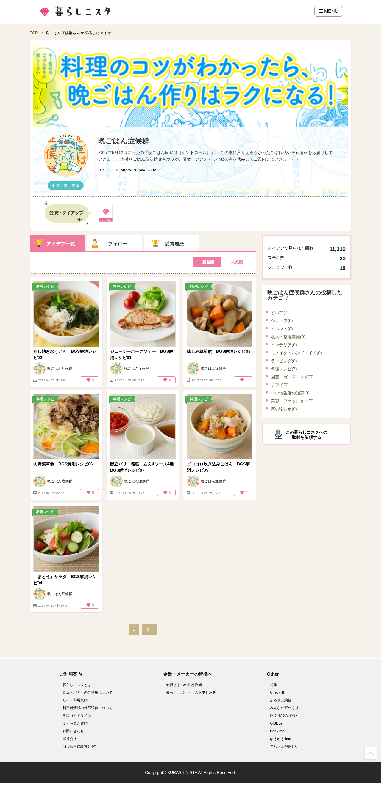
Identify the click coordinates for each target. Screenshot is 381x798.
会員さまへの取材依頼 (184, 685)
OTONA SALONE (284, 716)
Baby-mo (277, 731)
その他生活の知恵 (290, 393)
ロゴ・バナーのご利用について (88, 692)
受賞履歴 (174, 243)
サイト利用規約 (75, 700)
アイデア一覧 (60, 243)
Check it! (277, 692)
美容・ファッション (292, 401)
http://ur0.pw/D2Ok (138, 170)
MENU (330, 11)
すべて (280, 312)
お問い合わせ (73, 731)
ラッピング (284, 360)
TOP (34, 33)
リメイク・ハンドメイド (296, 352)
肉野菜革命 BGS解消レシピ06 (63, 464)
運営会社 (70, 739)
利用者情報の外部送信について (88, 708)
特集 (273, 685)
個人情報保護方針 (77, 747)
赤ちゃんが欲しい (284, 747)
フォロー (117, 243)
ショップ (282, 320)
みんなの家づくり (284, 708)
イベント (282, 328)
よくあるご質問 (75, 723)
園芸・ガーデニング (292, 376)
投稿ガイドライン (77, 716)
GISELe (276, 723)
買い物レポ (284, 409)
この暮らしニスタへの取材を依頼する (306, 435)
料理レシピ (284, 368)
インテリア (284, 344)
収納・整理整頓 (288, 336)
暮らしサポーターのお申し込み (191, 692)
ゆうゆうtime (280, 739)
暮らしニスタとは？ (79, 685)
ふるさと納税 (280, 700)
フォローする (67, 185)
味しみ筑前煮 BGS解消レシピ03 (219, 351)
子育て (280, 385)
